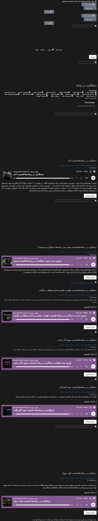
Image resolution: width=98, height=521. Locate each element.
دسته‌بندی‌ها (93, 90)
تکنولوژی (88, 165)
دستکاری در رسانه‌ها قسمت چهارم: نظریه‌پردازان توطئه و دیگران (68, 290)
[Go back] (94, 81)
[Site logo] (85, 36)
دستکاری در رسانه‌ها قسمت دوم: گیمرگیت (78, 387)
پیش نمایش (94, 156)
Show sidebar (90, 102)
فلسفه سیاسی (64, 165)
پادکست (94, 165)
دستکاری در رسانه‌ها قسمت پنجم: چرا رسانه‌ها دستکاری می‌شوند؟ (67, 247)
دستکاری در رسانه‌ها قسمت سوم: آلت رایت (77, 340)
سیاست (71, 165)
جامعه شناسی (79, 165)
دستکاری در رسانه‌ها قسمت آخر (82, 160)
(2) (96, 483)
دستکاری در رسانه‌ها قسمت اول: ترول (79, 473)
